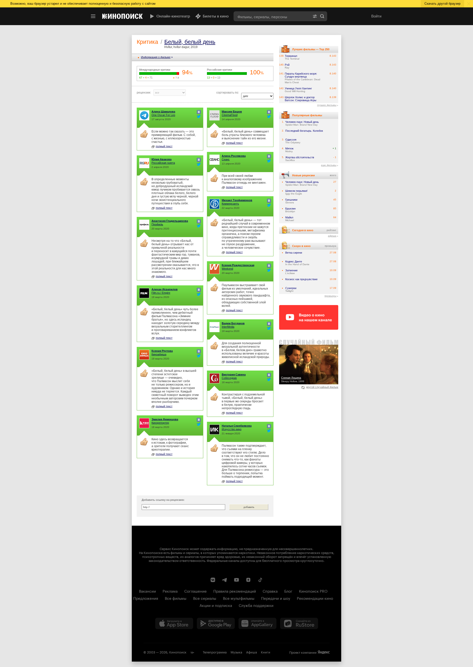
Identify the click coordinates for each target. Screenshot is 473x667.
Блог (288, 591)
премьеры (330, 295)
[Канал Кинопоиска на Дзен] (248, 580)
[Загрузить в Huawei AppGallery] (257, 623)
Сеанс (226, 159)
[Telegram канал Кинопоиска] (225, 580)
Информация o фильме (155, 57)
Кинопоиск (177, 651)
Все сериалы (204, 598)
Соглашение (195, 591)
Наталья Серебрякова (237, 425)
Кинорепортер (160, 422)
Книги (265, 651)
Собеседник (229, 377)
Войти (376, 16)
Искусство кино (231, 429)
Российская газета (163, 162)
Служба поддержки (256, 605)
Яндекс (324, 652)
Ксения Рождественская (238, 265)
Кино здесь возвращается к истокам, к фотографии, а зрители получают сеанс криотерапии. (170, 444)
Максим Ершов (232, 111)
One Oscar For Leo (163, 115)
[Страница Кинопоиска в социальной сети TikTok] (260, 580)
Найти (322, 16)
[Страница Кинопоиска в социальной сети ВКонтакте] (213, 580)
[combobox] (272, 16)
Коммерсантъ (230, 203)
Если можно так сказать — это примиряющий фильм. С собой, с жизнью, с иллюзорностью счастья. (174, 137)
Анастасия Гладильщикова (170, 220)
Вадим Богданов (233, 323)
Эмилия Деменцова (165, 419)
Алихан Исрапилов (165, 289)
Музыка (236, 651)
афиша (332, 235)
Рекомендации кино (315, 598)
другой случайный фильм (322, 387)
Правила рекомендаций (234, 591)
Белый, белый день (189, 42)
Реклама (170, 591)
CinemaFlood (229, 115)
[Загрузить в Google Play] (216, 623)
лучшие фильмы (326, 105)
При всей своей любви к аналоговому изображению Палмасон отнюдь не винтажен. (244, 179)
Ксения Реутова (162, 350)
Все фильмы (175, 598)
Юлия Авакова (161, 159)
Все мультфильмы (238, 598)
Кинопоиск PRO (313, 591)
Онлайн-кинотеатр (173, 16)
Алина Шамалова (163, 111)
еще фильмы (328, 165)
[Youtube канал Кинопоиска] (236, 580)
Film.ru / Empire (161, 292)
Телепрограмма (215, 651)
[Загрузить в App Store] (174, 623)
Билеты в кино (216, 16)
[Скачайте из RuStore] (299, 623)
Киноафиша (159, 354)
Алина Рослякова (234, 155)
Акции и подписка (216, 605)
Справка (270, 591)
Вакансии (147, 591)
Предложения (145, 598)
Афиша (251, 651)
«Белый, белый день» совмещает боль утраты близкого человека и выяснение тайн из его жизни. (245, 135)
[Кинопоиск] (122, 16)
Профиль (157, 224)
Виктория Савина (234, 374)
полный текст (164, 146)
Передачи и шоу (275, 598)
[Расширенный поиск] (315, 16)
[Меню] (93, 16)
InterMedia (228, 326)
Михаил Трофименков (237, 200)
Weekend (227, 268)
